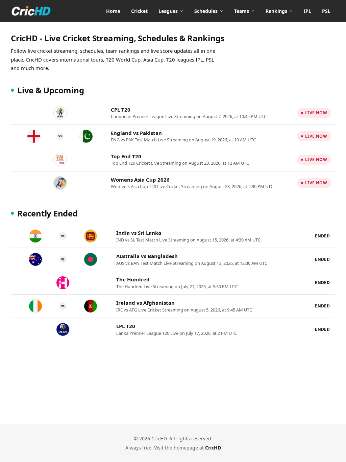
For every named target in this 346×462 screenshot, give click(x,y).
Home (113, 11)
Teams (241, 11)
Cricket (139, 11)
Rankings (276, 11)
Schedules (206, 11)
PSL (326, 11)
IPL (307, 11)
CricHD (213, 447)
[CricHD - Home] (31, 10)
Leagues (168, 11)
